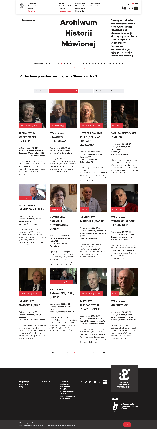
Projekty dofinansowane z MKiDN (67, 391)
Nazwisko (39, 91)
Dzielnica (84, 91)
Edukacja (62, 8)
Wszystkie (38, 63)
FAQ (21, 387)
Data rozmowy (116, 91)
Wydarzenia (94, 6)
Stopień (98, 91)
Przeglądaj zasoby (65, 11)
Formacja (54, 91)
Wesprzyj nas (80, 8)
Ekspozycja (32, 3)
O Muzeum (64, 382)
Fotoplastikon (95, 3)
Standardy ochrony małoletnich (68, 397)
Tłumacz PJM (45, 382)
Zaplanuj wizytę (33, 6)
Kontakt (31, 8)
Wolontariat (79, 6)
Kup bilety (31, 11)
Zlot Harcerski (80, 3)
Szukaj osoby (79, 68)
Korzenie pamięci (65, 6)
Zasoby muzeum (28, 20)
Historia (61, 3)
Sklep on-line (79, 11)
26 (93, 352)
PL (133, 3)
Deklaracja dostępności (65, 385)
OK (127, 425)
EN (136, 3)
